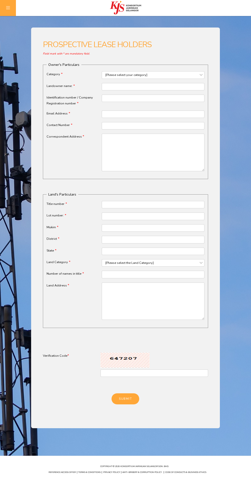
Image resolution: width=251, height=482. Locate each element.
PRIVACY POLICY (111, 472)
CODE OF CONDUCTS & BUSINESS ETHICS (185, 472)
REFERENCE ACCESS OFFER (62, 472)
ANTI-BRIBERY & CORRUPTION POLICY (142, 472)
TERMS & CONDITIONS (89, 472)
